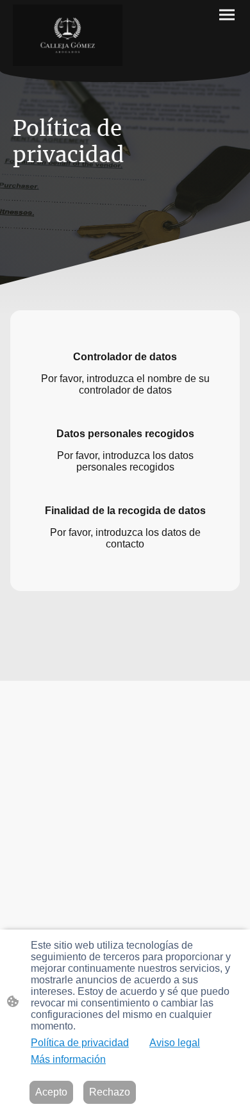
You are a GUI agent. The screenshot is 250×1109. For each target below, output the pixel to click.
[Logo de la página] (67, 35)
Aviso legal (174, 1042)
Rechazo (109, 1092)
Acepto (51, 1092)
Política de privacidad (80, 1042)
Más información (68, 1059)
